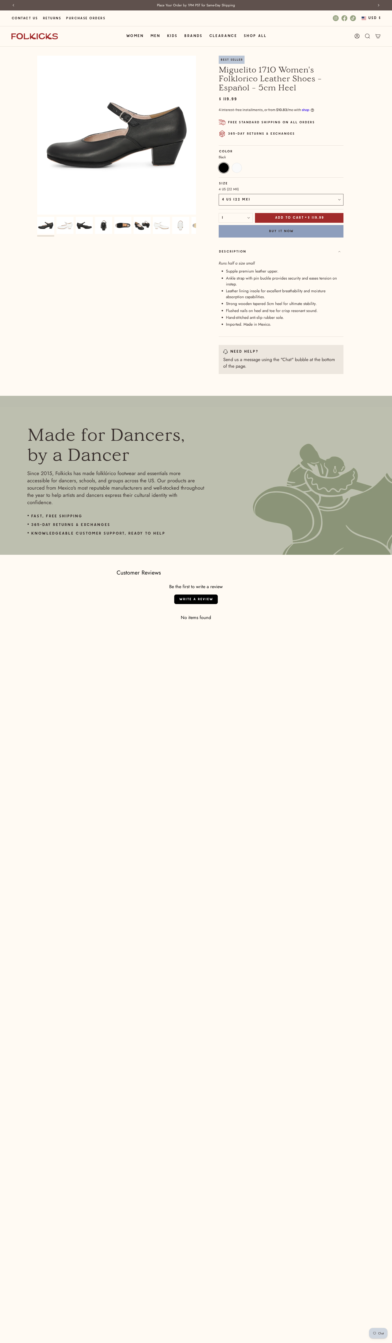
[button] (134, 36)
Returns (52, 18)
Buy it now (281, 231)
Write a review (196, 599)
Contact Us (24, 18)
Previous (37, 135)
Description (232, 251)
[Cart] (378, 36)
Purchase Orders (85, 18)
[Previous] (13, 5)
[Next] (379, 5)
